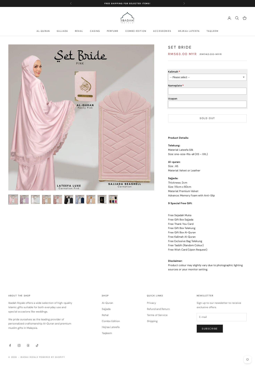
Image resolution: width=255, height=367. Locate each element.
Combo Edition (111, 321)
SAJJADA (62, 31)
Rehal (105, 315)
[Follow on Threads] (28, 345)
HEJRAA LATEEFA (189, 31)
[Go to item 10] (113, 199)
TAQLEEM (212, 31)
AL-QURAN (43, 31)
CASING (95, 31)
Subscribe (210, 328)
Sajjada (106, 309)
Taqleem (107, 333)
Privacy (151, 303)
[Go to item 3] (35, 199)
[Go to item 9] (102, 199)
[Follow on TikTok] (37, 345)
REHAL (79, 31)
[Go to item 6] (69, 199)
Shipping (152, 321)
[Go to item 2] (24, 199)
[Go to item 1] (13, 199)
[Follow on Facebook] (10, 345)
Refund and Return (158, 309)
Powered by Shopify (52, 357)
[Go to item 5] (57, 199)
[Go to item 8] (91, 199)
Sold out (207, 118)
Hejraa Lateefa (111, 327)
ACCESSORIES (162, 31)
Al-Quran (107, 303)
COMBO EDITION (135, 31)
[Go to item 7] (80, 199)
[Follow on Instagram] (19, 345)
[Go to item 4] (46, 199)
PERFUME (112, 31)
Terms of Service (157, 315)
